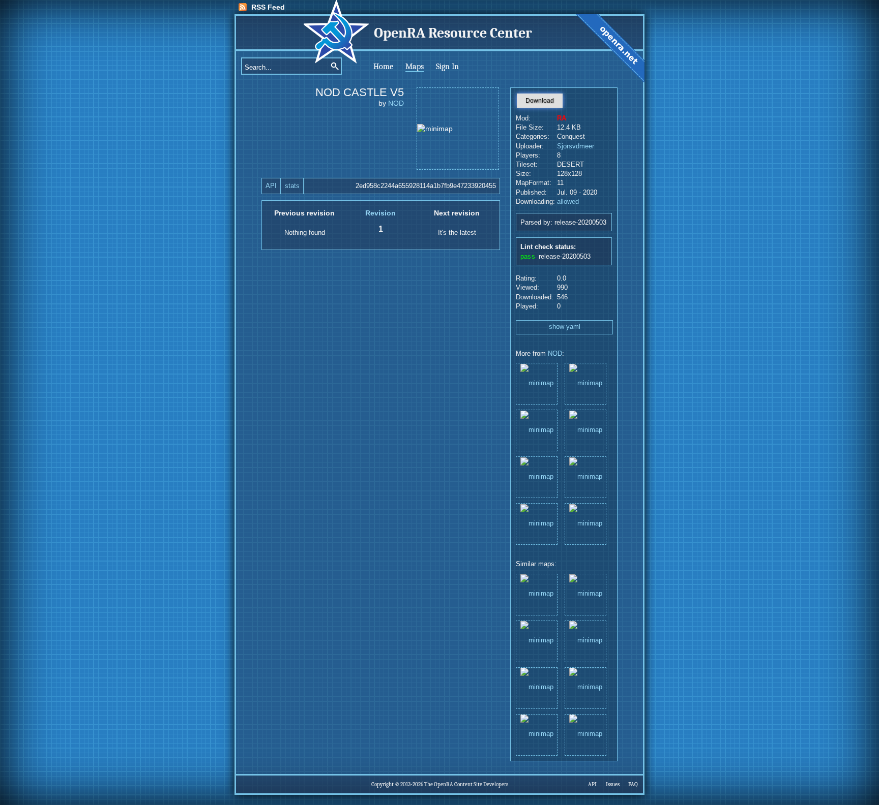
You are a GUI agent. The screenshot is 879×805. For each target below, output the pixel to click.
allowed (568, 201)
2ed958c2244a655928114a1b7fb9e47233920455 (426, 186)
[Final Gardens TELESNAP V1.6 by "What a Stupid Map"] (585, 687)
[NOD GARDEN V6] (536, 429)
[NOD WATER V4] (585, 476)
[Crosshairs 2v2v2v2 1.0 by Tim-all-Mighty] (536, 734)
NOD (396, 103)
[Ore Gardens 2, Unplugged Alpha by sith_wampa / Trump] (585, 593)
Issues (613, 784)
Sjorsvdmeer (575, 146)
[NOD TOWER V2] (536, 523)
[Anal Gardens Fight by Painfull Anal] (536, 687)
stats (292, 186)
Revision (380, 213)
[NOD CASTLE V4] (585, 429)
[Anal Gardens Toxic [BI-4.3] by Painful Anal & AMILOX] (585, 640)
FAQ (633, 784)
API (271, 186)
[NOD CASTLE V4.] (536, 382)
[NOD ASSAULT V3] (585, 382)
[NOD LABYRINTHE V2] (536, 476)
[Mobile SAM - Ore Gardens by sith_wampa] (536, 593)
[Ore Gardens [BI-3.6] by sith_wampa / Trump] (585, 734)
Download (539, 100)
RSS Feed (268, 7)
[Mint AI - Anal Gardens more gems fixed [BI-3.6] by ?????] (536, 640)
